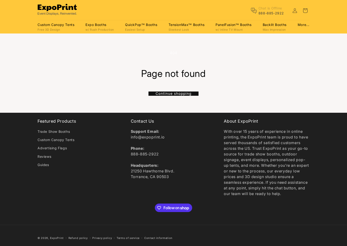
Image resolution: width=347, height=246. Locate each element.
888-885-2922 (271, 13)
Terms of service (128, 238)
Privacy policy (102, 238)
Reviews (44, 156)
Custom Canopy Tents (56, 140)
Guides (43, 165)
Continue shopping (173, 94)
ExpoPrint (57, 238)
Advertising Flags (52, 148)
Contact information (158, 238)
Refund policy (78, 238)
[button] (56, 26)
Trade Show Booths (54, 131)
